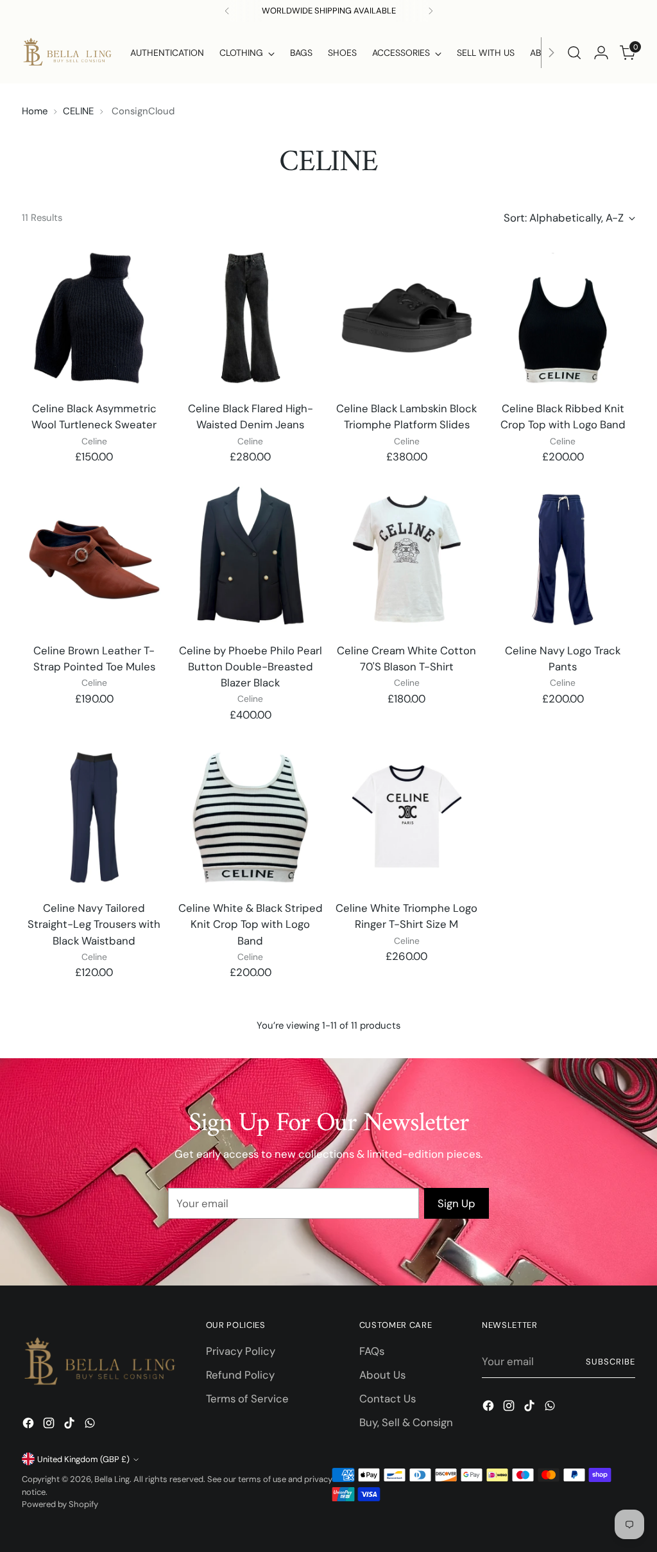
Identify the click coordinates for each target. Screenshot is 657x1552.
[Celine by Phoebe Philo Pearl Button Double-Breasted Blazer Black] (250, 559)
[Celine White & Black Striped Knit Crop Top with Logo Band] (250, 817)
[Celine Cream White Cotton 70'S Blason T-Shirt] (406, 559)
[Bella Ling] (67, 53)
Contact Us (387, 1398)
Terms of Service (247, 1398)
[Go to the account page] (601, 52)
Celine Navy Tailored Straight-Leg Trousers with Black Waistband (94, 924)
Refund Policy (240, 1375)
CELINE (78, 111)
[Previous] (227, 11)
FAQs (371, 1351)
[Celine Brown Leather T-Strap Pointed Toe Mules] (94, 559)
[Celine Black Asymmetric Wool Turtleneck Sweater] (94, 317)
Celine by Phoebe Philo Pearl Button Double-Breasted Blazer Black (250, 666)
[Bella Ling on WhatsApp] (91, 1425)
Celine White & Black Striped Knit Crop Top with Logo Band (250, 924)
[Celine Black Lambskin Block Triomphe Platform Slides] (406, 317)
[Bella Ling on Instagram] (50, 1425)
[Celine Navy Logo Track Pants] (562, 559)
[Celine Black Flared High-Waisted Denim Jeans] (250, 317)
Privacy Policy (240, 1351)
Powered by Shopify (60, 1504)
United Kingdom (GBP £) (83, 1459)
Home (34, 111)
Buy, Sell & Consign (406, 1422)
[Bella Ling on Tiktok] (70, 1425)
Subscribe (610, 1361)
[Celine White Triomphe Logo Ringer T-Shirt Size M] (406, 817)
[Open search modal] (574, 52)
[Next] (551, 52)
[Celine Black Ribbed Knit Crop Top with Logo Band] (562, 317)
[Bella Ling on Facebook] (29, 1425)
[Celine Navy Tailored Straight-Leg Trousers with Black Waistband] (94, 817)
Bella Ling (112, 1479)
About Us (382, 1375)
